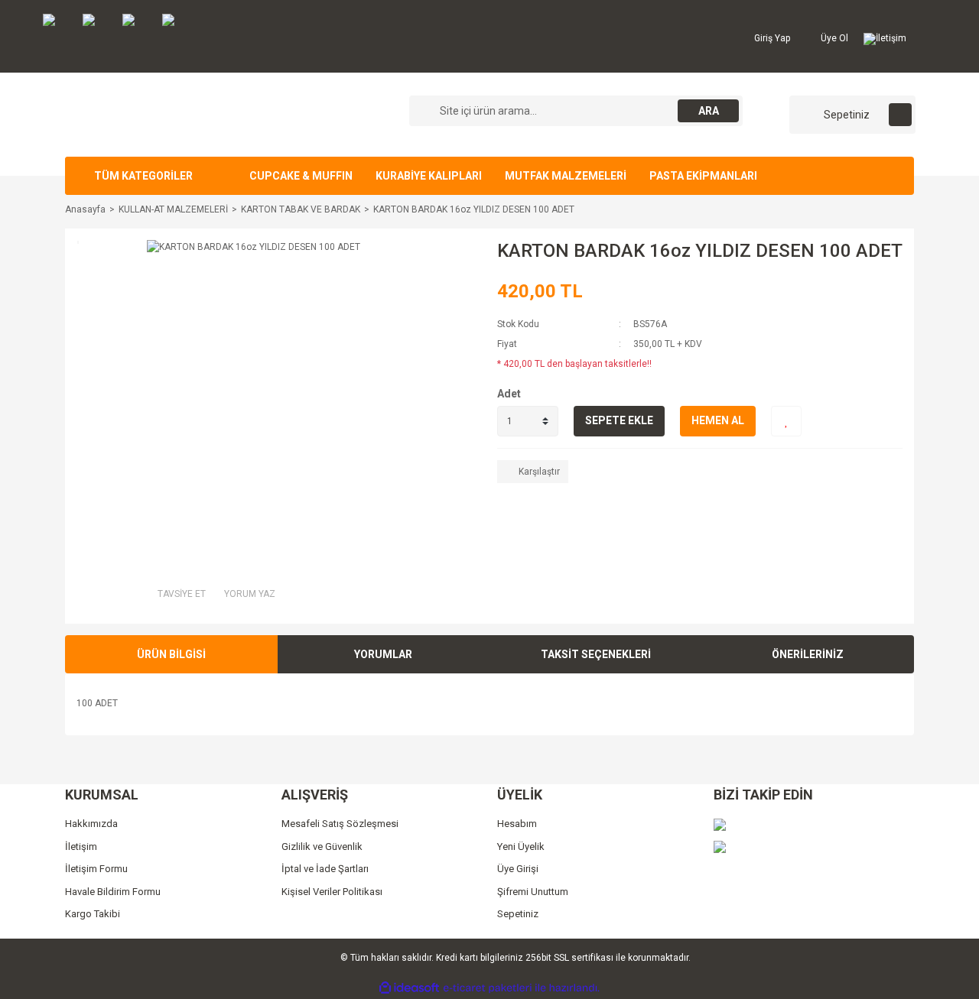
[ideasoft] (409, 988)
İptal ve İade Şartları (325, 868)
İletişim (891, 38)
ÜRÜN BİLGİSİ (171, 654)
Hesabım (517, 823)
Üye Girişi (517, 868)
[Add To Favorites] (786, 421)
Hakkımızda (91, 823)
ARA (708, 111)
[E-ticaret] (487, 988)
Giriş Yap (771, 38)
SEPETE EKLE (619, 420)
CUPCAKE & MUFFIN (301, 176)
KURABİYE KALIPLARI (429, 176)
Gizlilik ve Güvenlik (322, 846)
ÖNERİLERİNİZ (808, 654)
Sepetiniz (517, 914)
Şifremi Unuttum (532, 891)
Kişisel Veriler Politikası (331, 891)
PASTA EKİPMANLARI (703, 176)
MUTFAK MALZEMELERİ (565, 176)
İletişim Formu (96, 868)
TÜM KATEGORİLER (143, 176)
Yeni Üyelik (521, 846)
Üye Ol (833, 38)
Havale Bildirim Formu (113, 891)
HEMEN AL (717, 420)
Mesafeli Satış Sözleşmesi (339, 823)
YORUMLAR (383, 654)
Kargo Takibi (92, 914)
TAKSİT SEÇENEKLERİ (596, 654)
